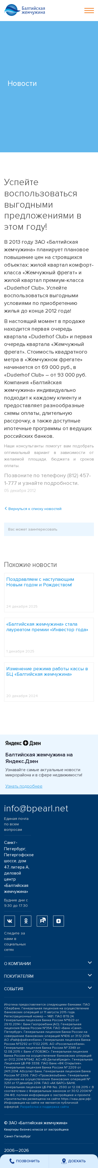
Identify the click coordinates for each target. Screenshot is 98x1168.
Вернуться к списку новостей (34, 508)
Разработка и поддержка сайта (44, 1107)
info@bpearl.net (17, 808)
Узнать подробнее (23, 786)
